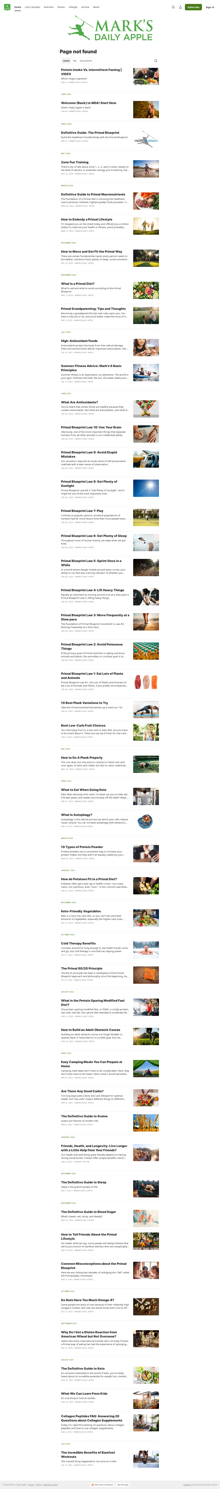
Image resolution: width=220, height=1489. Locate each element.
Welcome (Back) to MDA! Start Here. (89, 103)
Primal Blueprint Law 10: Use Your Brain (91, 427)
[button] (17, 7)
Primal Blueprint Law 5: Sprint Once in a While (91, 563)
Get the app (123, 1484)
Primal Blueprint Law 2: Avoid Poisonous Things (92, 646)
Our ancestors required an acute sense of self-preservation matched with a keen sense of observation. (93, 462)
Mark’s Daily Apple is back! (76, 107)
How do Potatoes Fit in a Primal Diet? (89, 879)
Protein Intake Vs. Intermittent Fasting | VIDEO (91, 72)
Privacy (31, 1484)
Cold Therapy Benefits (78, 943)
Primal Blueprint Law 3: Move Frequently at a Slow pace (95, 617)
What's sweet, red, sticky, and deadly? (82, 1216)
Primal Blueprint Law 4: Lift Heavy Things (92, 590)
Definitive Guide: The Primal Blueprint (90, 133)
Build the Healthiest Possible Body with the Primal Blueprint (94, 137)
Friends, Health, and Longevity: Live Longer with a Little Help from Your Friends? (94, 1148)
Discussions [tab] (86, 60)
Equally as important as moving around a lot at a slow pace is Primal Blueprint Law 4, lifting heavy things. (95, 596)
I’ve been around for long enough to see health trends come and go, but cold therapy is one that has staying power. (94, 949)
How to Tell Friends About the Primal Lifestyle (89, 1237)
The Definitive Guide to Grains (84, 1116)
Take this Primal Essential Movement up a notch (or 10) (91, 707)
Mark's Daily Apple (78, 82)
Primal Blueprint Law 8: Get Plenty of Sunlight (89, 484)
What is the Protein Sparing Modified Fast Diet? (93, 1003)
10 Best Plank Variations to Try (84, 703)
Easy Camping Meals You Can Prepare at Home (91, 1064)
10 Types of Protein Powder (82, 847)
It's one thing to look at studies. (78, 1398)
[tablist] (77, 61)
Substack (187, 1484)
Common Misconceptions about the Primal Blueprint (94, 1266)
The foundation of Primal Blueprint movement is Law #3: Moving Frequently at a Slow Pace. (92, 625)
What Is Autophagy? (76, 815)
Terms (38, 1484)
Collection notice (50, 1484)
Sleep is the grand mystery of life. (79, 1186)
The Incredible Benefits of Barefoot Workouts (88, 1455)
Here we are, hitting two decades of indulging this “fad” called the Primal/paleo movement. (95, 1274)
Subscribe (193, 7)
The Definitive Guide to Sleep (83, 1182)
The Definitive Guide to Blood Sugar (88, 1212)
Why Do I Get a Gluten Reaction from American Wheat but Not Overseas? (89, 1334)
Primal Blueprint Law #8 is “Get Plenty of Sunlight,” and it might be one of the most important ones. (92, 492)
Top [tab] (75, 60)
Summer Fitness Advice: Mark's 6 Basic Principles (91, 368)
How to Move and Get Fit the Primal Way (91, 251)
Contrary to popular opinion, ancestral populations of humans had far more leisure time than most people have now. (93, 517)
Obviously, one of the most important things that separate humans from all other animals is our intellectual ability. (93, 433)
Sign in (210, 7)
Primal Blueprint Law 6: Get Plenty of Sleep (94, 536)
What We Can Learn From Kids (84, 1393)
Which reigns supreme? (74, 78)
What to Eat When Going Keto (83, 790)
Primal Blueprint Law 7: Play (82, 511)
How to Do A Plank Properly (82, 758)
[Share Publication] (180, 7)
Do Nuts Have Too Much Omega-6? (87, 1300)
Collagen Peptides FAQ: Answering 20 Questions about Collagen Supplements (91, 1418)
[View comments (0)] (86, 145)
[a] (146, 76)
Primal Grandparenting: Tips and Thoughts (93, 309)
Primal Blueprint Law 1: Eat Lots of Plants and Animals (92, 676)
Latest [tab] (66, 60)
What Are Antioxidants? (79, 402)
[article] (110, 78)
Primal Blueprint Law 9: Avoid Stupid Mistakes (89, 454)
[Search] (173, 7)
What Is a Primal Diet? (78, 284)
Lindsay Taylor (81, 1162)
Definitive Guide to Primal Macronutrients (93, 194)
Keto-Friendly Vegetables (81, 911)
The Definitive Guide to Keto (83, 1368)
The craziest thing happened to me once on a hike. (89, 1461)
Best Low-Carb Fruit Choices (83, 725)
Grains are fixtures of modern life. (80, 1120)
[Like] (63, 324)
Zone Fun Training (74, 162)
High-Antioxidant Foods (79, 341)
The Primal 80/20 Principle (81, 968)
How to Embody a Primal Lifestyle (86, 219)
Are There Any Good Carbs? (82, 1091)
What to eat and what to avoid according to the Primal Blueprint (91, 290)
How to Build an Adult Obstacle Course (90, 1030)
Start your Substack (103, 1484)
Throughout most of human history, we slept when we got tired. (93, 542)
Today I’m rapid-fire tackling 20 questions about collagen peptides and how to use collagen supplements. (92, 1426)
